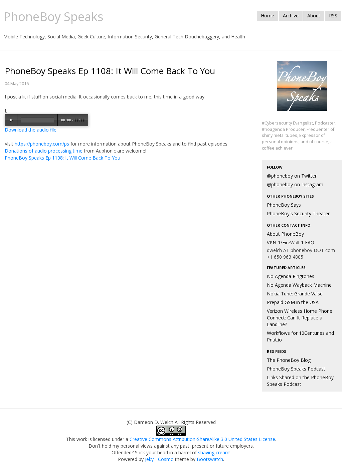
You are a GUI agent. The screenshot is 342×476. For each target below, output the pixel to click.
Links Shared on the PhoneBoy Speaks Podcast (300, 380)
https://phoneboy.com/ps (42, 144)
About (313, 15)
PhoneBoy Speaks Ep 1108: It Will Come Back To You (62, 158)
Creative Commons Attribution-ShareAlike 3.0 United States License (202, 439)
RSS (333, 15)
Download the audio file (30, 130)
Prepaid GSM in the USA (293, 302)
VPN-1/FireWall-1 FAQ (290, 242)
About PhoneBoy (285, 234)
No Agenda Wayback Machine (299, 285)
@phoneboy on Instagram (295, 184)
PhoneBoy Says (284, 205)
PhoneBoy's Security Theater (298, 213)
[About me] (302, 89)
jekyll (150, 459)
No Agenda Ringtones (290, 276)
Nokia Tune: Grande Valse (295, 293)
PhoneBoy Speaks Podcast (296, 369)
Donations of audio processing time (43, 151)
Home (267, 15)
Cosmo (166, 459)
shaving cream (213, 452)
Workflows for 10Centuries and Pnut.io (300, 336)
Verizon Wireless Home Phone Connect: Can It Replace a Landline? (299, 317)
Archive (291, 15)
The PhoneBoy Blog (289, 360)
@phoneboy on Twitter (292, 176)
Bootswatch (210, 459)
